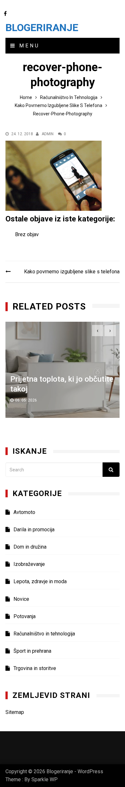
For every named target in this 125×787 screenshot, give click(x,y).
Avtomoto (24, 512)
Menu (28, 46)
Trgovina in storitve (34, 668)
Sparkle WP (44, 779)
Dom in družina (29, 547)
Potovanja (24, 616)
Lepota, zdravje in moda (40, 581)
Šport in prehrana (32, 651)
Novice (21, 599)
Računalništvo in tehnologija (44, 634)
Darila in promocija (33, 529)
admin (48, 134)
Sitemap (14, 712)
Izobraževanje (29, 564)
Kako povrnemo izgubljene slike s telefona (72, 272)
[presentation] (97, 330)
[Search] (111, 469)
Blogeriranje (41, 27)
